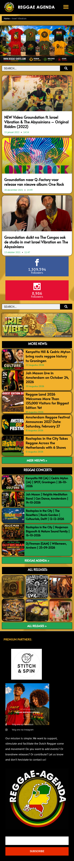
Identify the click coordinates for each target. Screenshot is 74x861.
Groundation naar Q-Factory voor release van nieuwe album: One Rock (34, 182)
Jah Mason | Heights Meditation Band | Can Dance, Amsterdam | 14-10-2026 (47, 498)
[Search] (66, 68)
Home (7, 19)
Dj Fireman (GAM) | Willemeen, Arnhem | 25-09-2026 (46, 545)
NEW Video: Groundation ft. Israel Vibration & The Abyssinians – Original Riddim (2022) (36, 122)
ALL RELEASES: (37, 569)
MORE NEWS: (37, 343)
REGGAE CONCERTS (38, 469)
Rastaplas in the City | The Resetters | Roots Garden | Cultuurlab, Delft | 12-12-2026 (45, 515)
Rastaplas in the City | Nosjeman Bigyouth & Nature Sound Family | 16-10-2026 (48, 531)
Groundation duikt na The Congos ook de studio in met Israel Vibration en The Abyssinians (36, 242)
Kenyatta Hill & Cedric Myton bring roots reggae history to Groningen (48, 356)
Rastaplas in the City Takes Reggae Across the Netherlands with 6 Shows (47, 442)
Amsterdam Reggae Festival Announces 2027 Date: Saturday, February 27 (48, 421)
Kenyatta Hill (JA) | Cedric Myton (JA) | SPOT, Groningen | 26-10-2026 (47, 482)
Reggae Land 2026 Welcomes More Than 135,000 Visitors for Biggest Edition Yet (47, 401)
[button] (66, 7)
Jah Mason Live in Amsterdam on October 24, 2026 (47, 377)
